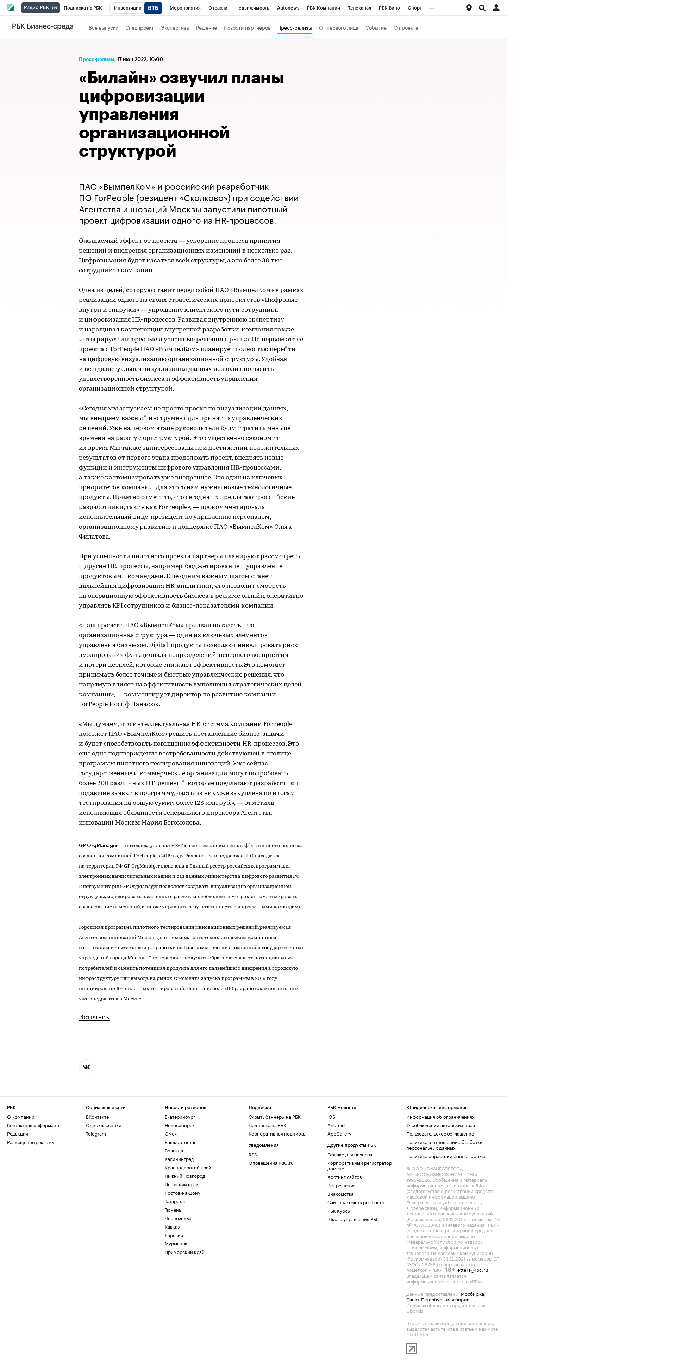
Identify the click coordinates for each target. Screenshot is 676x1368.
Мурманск (176, 1242)
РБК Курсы (339, 1210)
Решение (206, 27)
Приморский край (185, 1251)
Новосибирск (180, 1124)
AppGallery (339, 1133)
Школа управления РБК (353, 1218)
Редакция (17, 1133)
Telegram (96, 1133)
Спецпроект (139, 27)
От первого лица (338, 27)
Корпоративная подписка (277, 1133)
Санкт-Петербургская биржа (437, 1298)
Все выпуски (103, 27)
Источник (94, 1017)
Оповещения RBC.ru (271, 1162)
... (432, 6)
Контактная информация (34, 1124)
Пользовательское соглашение (440, 1133)
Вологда (174, 1150)
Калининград (179, 1158)
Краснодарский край (188, 1166)
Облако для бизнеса (349, 1153)
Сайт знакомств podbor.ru (355, 1201)
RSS (253, 1153)
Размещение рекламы (31, 1141)
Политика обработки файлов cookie (446, 1155)
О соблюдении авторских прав (440, 1124)
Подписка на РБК (267, 1124)
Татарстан (176, 1200)
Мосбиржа (472, 1293)
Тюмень (173, 1209)
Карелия (174, 1234)
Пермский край (182, 1183)
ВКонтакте (97, 1116)
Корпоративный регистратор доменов (359, 1165)
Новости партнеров (247, 27)
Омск (171, 1133)
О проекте (406, 27)
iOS (331, 1116)
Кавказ (172, 1226)
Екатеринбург (180, 1116)
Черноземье (178, 1217)
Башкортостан (181, 1141)
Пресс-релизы (294, 27)
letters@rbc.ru (472, 1269)
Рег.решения (341, 1184)
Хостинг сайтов (344, 1176)
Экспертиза (175, 27)
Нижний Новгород (185, 1175)
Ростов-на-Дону (182, 1192)
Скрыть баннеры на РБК (275, 1116)
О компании (21, 1116)
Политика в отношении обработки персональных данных (444, 1144)
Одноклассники (103, 1124)
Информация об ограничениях (440, 1116)
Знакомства (340, 1193)
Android (336, 1124)
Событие (376, 27)
